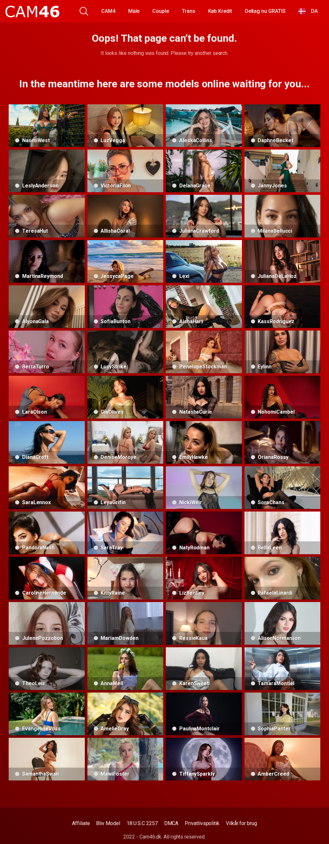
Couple (160, 11)
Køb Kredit (220, 11)
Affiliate (81, 823)
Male (134, 11)
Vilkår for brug (241, 823)
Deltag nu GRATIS (265, 11)
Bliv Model (108, 823)
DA (312, 11)
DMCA (171, 823)
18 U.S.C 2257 (142, 823)
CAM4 (108, 11)
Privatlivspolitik (202, 823)
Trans (188, 11)
